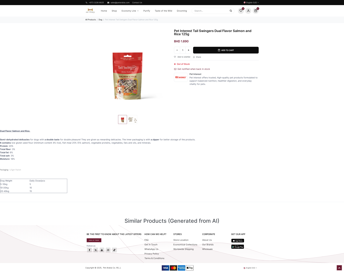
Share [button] (198, 57)
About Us (207, 240)
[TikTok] (114, 250)
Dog (100, 19)
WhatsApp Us (151, 249)
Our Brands (208, 244)
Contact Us (137, 2)
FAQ (146, 240)
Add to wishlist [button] (183, 57)
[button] (89, 71)
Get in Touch (150, 244)
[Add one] (188, 50)
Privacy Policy (151, 253)
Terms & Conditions (154, 258)
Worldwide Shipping (183, 249)
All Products (90, 19)
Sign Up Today (94, 240)
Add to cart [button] (227, 50)
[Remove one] (177, 50)
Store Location (180, 240)
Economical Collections (185, 244)
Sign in (248, 11)
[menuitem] (103, 11)
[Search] (232, 11)
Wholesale (207, 249)
